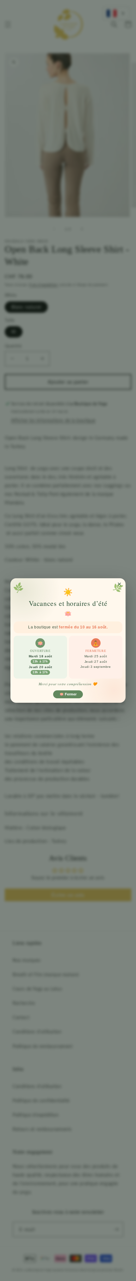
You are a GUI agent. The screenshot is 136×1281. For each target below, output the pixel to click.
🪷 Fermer (68, 694)
